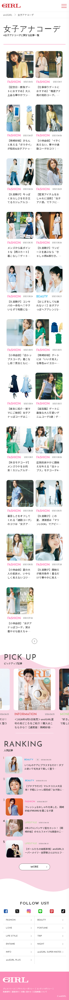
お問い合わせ (26, 992)
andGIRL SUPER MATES (49, 952)
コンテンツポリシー (44, 989)
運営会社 (15, 992)
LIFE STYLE (12, 936)
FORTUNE (42, 928)
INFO (8, 952)
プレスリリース (9, 989)
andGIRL (7, 15)
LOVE (9, 928)
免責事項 (6, 992)
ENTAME (10, 944)
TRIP (39, 936)
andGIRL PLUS (13, 960)
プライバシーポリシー (25, 989)
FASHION (11, 920)
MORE (34, 867)
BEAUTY (41, 920)
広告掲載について (40, 992)
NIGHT (40, 944)
